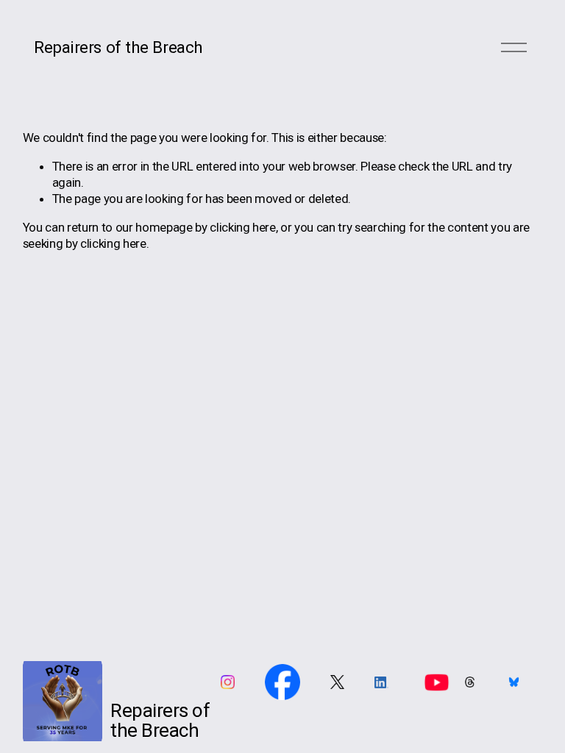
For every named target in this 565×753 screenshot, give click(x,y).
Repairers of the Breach (118, 47)
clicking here (243, 227)
